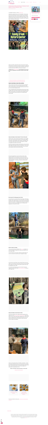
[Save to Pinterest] (2, 423)
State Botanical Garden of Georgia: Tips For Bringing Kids (17, 81)
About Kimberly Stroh (36, 13)
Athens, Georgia (16, 69)
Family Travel (10, 8)
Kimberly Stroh (21, 12)
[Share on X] (1, 421)
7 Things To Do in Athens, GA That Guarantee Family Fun (17, 80)
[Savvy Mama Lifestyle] (11, 2)
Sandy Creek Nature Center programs (19, 315)
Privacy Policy (9, 410)
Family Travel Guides (13, 8)
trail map (22, 249)
